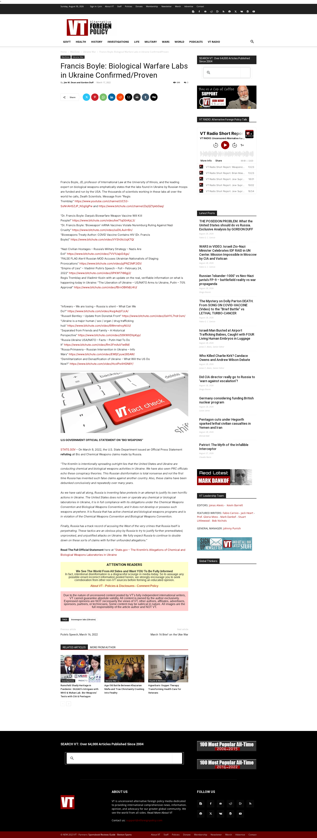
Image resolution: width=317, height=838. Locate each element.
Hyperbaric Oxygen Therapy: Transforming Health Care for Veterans (164, 689)
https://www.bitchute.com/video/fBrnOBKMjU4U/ (105, 287)
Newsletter (166, 6)
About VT (109, 6)
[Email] (128, 97)
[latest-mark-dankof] (224, 484)
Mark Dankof (228, 517)
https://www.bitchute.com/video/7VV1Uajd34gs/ (98, 254)
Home (64, 51)
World (179, 41)
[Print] (137, 97)
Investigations (118, 41)
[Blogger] (193, 11)
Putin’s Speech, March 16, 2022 (79, 634)
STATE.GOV (68, 449)
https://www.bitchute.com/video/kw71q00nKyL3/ (103, 220)
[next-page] (68, 703)
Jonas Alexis (216, 505)
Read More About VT (159, 812)
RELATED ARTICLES (74, 647)
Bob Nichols (219, 520)
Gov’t (67, 41)
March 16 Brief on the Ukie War (169, 634)
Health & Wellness (157, 680)
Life (136, 41)
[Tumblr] (145, 97)
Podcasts (196, 41)
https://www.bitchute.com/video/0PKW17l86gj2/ (100, 273)
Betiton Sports (124, 834)
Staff (119, 6)
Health (81, 41)
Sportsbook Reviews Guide (101, 834)
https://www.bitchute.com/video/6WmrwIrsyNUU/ (99, 325)
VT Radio (214, 41)
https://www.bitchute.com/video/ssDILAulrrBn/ (102, 230)
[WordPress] (247, 11)
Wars (166, 41)
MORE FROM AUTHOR (103, 647)
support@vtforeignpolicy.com (144, 820)
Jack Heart (247, 513)
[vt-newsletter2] (224, 549)
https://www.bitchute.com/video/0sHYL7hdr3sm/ (153, 316)
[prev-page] (63, 703)
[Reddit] (211, 11)
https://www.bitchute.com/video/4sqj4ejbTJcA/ (98, 311)
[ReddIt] (120, 97)
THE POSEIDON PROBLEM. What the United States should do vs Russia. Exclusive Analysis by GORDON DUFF (226, 225)
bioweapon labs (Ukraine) (83, 619)
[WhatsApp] (103, 97)
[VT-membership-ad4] (226, 108)
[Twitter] (235, 11)
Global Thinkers (208, 561)
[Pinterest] (95, 97)
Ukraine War (89, 51)
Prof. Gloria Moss (207, 517)
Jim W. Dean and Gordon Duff (79, 82)
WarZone (75, 51)
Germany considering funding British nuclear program (226, 400)
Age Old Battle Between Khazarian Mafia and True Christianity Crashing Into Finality (124, 689)
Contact (200, 6)
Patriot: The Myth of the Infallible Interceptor (223, 447)
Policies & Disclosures (119, 585)
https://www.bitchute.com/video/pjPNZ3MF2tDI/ (110, 263)
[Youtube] (253, 11)
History (96, 41)
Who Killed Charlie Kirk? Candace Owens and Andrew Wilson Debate (224, 358)
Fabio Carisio (230, 513)
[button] (252, 42)
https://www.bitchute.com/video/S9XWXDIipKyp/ (109, 335)
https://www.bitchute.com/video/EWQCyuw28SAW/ (102, 354)
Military (151, 41)
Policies (128, 6)
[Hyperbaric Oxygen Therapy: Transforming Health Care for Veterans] (168, 668)
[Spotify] (229, 11)
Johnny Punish (232, 528)
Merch (178, 6)
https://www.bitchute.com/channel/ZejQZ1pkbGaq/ (131, 206)
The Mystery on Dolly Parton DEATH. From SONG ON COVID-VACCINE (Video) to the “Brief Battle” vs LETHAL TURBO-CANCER (226, 307)
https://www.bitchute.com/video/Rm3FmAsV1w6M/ (97, 344)
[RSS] (223, 11)
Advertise (188, 6)
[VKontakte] (241, 11)
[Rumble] (217, 11)
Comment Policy (147, 585)
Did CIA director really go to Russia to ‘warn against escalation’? (227, 379)
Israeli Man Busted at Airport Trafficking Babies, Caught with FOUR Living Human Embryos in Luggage (226, 334)
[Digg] (154, 97)
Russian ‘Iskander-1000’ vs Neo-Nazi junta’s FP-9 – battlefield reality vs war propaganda (227, 280)
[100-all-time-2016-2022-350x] (226, 768)
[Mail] (205, 11)
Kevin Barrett (235, 505)
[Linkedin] (111, 97)
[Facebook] (199, 11)
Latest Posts (207, 213)
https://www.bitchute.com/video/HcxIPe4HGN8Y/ (101, 363)
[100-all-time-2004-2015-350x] (226, 750)
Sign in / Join (96, 6)
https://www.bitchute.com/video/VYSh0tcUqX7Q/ (102, 239)
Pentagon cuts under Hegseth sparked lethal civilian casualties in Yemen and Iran (225, 423)
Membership (152, 6)
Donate (139, 6)
